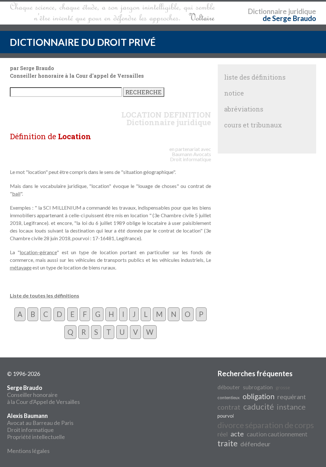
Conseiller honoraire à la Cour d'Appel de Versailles (43, 394)
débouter (228, 387)
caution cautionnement (277, 434)
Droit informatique (30, 429)
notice (234, 93)
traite (227, 443)
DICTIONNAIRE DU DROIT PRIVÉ (83, 42)
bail (16, 193)
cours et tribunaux (253, 125)
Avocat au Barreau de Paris (40, 422)
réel (222, 434)
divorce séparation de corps (265, 425)
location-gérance (38, 252)
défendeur (255, 444)
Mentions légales (28, 450)
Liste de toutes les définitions (44, 295)
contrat (228, 407)
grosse (283, 387)
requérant (291, 396)
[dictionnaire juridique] (112, 13)
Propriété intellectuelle (36, 436)
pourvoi (225, 416)
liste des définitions (255, 77)
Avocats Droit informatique (190, 156)
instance (291, 406)
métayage (21, 267)
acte (237, 434)
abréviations (243, 109)
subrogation (258, 387)
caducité (258, 406)
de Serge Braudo (289, 18)
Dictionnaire (267, 11)
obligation (258, 396)
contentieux (228, 397)
